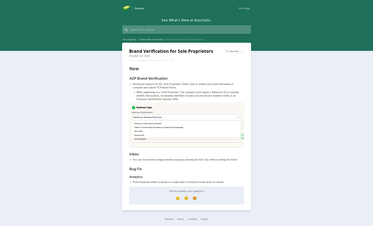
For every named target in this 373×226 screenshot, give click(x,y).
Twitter (204, 219)
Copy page (233, 51)
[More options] (242, 51)
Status (180, 219)
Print (171, 60)
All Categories (129, 39)
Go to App (244, 8)
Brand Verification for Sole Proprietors (185, 39)
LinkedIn (192, 219)
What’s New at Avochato (151, 39)
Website (169, 219)
